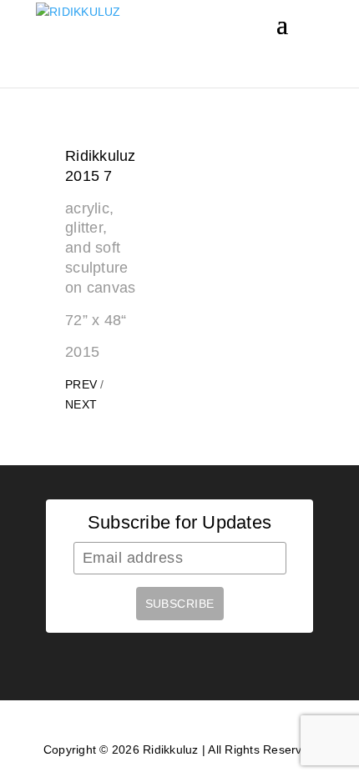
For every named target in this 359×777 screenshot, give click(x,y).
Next (81, 404)
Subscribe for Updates (179, 522)
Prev (81, 384)
